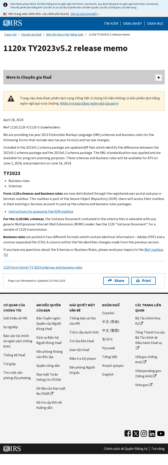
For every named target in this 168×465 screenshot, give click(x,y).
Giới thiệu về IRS (15, 318)
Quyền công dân (48, 365)
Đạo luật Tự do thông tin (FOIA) (48, 377)
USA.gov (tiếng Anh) (146, 359)
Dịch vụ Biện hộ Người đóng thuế (49, 340)
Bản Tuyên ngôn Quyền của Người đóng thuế (48, 323)
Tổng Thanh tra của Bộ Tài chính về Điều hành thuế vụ (149, 337)
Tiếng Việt (109, 357)
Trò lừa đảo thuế (81, 341)
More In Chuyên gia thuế (29, 77)
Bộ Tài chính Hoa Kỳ (147, 321)
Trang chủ (10, 34)
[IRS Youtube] (161, 433)
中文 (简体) (110, 321)
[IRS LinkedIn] (152, 433)
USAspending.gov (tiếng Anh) (148, 373)
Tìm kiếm (111, 23)
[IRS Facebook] (127, 433)
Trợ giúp (9, 364)
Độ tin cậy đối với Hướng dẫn (49, 405)
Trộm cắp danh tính (84, 332)
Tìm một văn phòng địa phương (17, 375)
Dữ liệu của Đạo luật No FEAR (51, 391)
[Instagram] (144, 433)
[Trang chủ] (12, 22)
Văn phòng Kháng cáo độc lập (49, 354)
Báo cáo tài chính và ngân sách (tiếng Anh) (17, 341)
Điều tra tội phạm (82, 358)
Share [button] (119, 280)
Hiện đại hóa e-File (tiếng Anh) (65, 34)
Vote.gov (141, 385)
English (108, 374)
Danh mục (155, 23)
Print (146, 280)
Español (108, 313)
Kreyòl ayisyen (113, 365)
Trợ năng (158, 449)
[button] (132, 23)
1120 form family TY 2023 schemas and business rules (42, 267)
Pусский (108, 348)
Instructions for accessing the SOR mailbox (41, 211)
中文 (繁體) (110, 330)
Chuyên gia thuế (31, 34)
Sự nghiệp (10, 327)
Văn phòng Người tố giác (82, 370)
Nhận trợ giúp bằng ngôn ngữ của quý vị (89, 103)
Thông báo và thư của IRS (82, 321)
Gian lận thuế (79, 349)
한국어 (107, 339)
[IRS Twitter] (136, 433)
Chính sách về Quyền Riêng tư (125, 449)
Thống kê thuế (14, 355)
